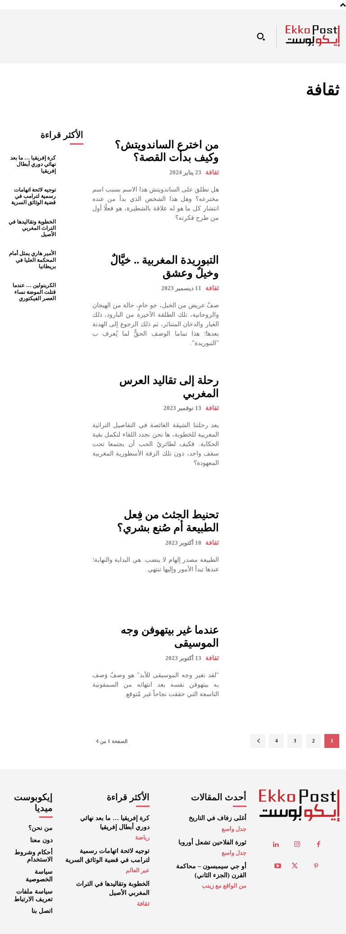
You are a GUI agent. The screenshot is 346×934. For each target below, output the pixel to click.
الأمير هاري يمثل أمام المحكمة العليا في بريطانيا (32, 259)
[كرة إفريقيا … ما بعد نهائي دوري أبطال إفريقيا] (71, 164)
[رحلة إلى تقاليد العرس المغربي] (283, 421)
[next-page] (257, 741)
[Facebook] (318, 844)
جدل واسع (234, 828)
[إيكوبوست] (313, 35)
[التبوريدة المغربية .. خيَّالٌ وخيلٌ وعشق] (283, 300)
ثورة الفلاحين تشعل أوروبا (212, 842)
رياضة (142, 837)
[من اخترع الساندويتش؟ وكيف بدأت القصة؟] (283, 180)
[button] (261, 36)
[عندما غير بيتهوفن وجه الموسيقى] (283, 661)
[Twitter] (295, 866)
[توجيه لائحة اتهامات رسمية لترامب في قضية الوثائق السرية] (71, 196)
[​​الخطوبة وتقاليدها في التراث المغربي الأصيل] (71, 228)
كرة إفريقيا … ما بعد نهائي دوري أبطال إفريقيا (33, 164)
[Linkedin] (275, 844)
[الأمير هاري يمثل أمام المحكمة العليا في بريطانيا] (71, 260)
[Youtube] (278, 866)
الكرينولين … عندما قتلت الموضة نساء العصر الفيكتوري (34, 291)
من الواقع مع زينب (224, 885)
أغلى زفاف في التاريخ (217, 818)
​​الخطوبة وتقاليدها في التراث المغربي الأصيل (32, 228)
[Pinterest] (316, 866)
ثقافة (212, 172)
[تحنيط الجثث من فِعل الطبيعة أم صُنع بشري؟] (283, 541)
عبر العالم (138, 870)
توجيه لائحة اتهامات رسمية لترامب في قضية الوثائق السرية (33, 196)
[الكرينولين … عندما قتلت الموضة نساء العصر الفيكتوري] (71, 291)
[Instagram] (297, 844)
